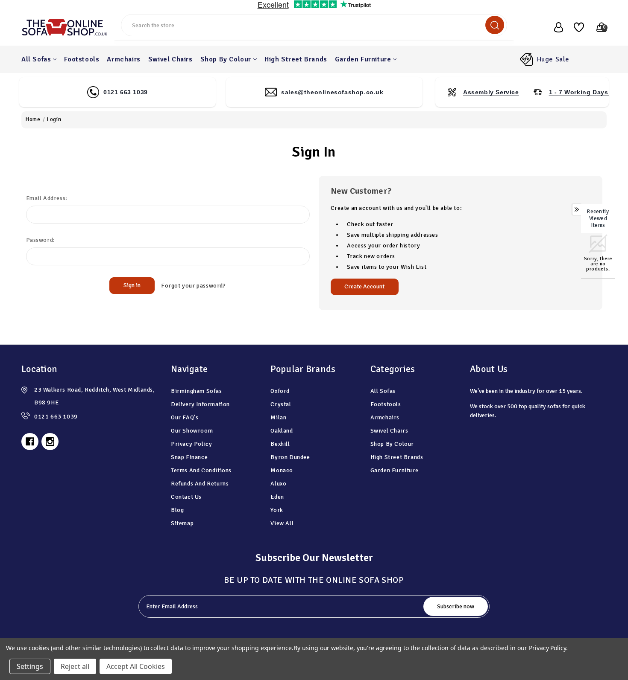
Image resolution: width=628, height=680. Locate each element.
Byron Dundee (290, 457)
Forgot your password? (193, 285)
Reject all (75, 666)
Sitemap (182, 523)
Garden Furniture (363, 59)
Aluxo (278, 483)
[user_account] (554, 27)
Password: (40, 240)
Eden (277, 496)
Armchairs (123, 59)
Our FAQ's (184, 417)
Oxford (280, 391)
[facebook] (29, 441)
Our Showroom (192, 430)
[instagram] (50, 441)
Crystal (280, 404)
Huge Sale (553, 59)
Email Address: (46, 198)
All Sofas (36, 59)
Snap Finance (189, 457)
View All (281, 523)
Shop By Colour (225, 59)
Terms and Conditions (201, 470)
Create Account (364, 286)
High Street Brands (295, 59)
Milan (278, 417)
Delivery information (200, 404)
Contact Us (186, 496)
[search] (494, 25)
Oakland (281, 430)
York (276, 510)
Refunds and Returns (200, 483)
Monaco (281, 470)
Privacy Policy (191, 444)
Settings (30, 666)
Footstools (81, 59)
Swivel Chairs (170, 59)
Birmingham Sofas (196, 391)
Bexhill (280, 444)
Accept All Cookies (135, 666)
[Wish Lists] (575, 27)
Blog (177, 510)
